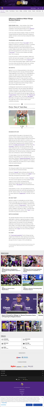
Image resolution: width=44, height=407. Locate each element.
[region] (22, 401)
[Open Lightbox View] (22, 120)
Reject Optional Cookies (38, 404)
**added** (30, 173)
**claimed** (16, 172)
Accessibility (22, 391)
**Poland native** (22, 205)
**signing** (31, 177)
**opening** (31, 28)
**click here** (12, 52)
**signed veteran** (13, 94)
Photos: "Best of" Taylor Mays (18, 107)
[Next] (26, 126)
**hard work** (30, 59)
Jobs (22, 394)
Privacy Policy (22, 389)
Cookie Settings (3, 404)
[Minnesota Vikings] (22, 384)
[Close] (42, 397)
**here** (29, 210)
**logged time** (22, 193)
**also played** (19, 184)
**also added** (30, 96)
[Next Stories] (41, 326)
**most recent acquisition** (17, 235)
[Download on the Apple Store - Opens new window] (18, 379)
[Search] (40, 8)
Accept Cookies (29, 404)
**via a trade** (26, 42)
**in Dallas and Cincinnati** (19, 144)
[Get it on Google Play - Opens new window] (25, 380)
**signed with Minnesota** (25, 158)
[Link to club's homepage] (2, 8)
